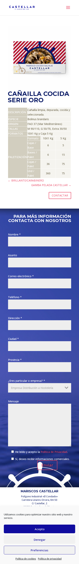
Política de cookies (26, 558)
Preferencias (39, 550)
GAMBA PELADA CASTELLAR (51, 185)
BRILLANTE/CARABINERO (26, 180)
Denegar (39, 540)
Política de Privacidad (54, 452)
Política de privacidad (50, 558)
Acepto (39, 529)
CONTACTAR (60, 195)
